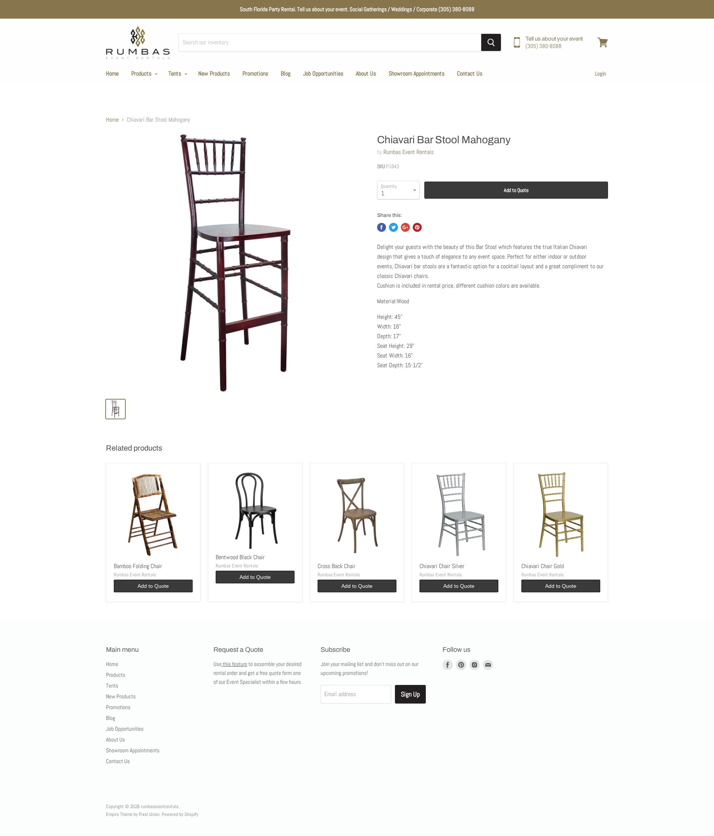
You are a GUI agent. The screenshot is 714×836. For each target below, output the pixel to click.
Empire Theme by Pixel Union (133, 814)
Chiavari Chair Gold (542, 566)
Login (600, 73)
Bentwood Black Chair (240, 557)
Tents (175, 73)
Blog (285, 73)
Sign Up (410, 694)
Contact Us (469, 73)
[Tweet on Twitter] (393, 227)
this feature (234, 663)
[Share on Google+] (405, 227)
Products (142, 73)
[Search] (491, 42)
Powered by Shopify (180, 814)
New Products (214, 73)
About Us (366, 73)
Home (112, 73)
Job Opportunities (323, 73)
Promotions (255, 73)
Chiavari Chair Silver (441, 566)
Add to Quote (516, 190)
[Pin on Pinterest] (417, 227)
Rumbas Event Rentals (408, 152)
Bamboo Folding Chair (138, 566)
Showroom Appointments (416, 73)
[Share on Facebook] (381, 227)
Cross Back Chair (337, 566)
